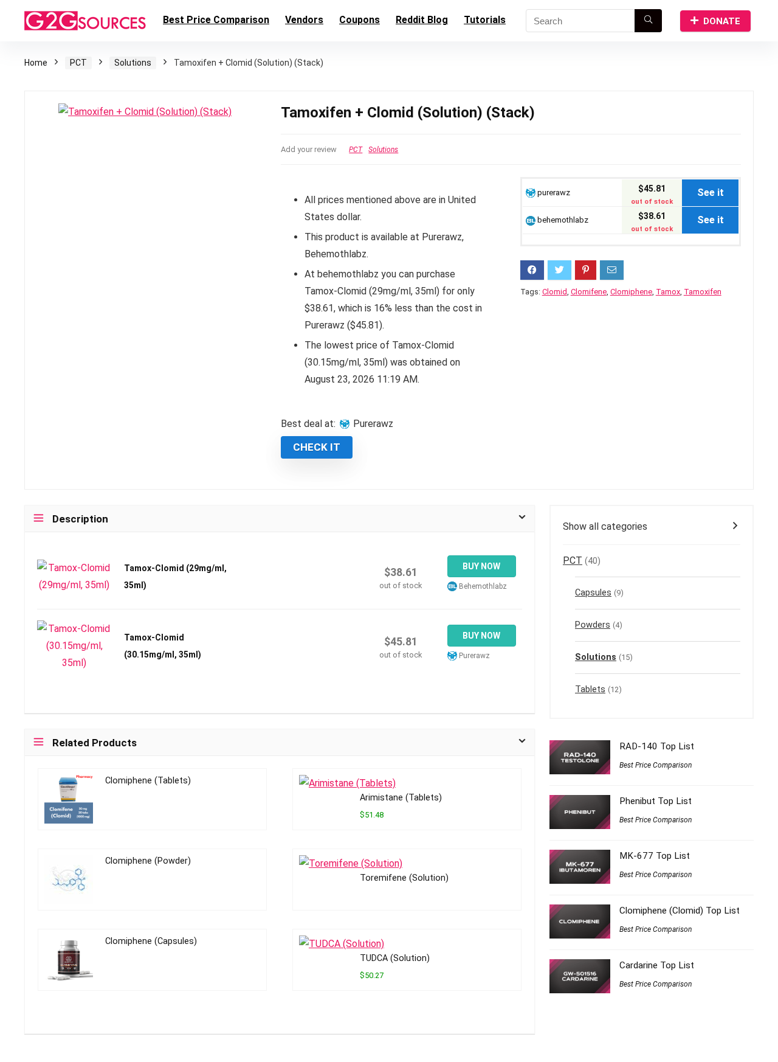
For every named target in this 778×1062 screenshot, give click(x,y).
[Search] (648, 20)
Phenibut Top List (655, 801)
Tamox (668, 291)
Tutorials (485, 20)
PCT (78, 63)
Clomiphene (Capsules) (151, 941)
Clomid (554, 291)
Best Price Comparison (216, 20)
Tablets (590, 689)
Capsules (593, 593)
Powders (592, 625)
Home (35, 63)
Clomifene (589, 291)
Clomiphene (631, 291)
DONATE (721, 21)
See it (710, 192)
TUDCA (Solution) (395, 958)
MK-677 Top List (654, 855)
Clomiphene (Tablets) (148, 781)
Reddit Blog (422, 20)
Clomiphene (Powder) (148, 861)
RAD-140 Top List (656, 746)
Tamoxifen (702, 291)
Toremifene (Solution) (404, 878)
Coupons (359, 20)
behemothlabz (561, 219)
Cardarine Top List (656, 965)
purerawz (552, 192)
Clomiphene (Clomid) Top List (679, 910)
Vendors (304, 20)
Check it (316, 447)
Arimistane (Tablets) (401, 798)
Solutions (132, 63)
